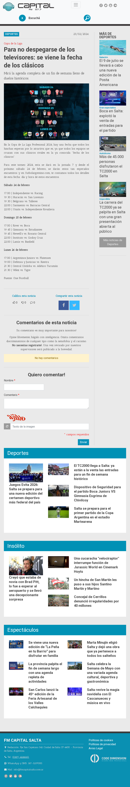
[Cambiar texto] (7, 426)
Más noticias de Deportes (112, 242)
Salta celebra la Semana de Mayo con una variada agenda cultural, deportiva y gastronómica (103, 672)
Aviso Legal (96, 748)
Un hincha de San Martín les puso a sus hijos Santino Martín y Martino (95, 584)
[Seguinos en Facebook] (101, 5)
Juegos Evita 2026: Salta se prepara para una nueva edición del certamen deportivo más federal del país (25, 493)
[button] (97, 18)
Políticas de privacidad (102, 744)
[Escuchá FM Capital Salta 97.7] (32, 18)
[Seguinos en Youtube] (110, 5)
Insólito (15, 546)
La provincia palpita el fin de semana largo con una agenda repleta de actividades (45, 672)
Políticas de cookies (101, 740)
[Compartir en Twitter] (74, 305)
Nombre (8, 380)
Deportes (18, 453)
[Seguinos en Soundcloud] (115, 5)
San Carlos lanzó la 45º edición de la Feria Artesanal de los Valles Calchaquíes (43, 698)
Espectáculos (23, 630)
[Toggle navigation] (76, 4)
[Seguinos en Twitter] (105, 5)
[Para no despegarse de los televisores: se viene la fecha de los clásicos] (46, 111)
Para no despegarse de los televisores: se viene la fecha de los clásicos (43, 57)
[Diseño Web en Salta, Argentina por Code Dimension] (109, 758)
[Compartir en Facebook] (64, 305)
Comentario (10, 395)
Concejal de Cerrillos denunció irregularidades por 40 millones (96, 601)
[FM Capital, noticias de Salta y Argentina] (28, 6)
